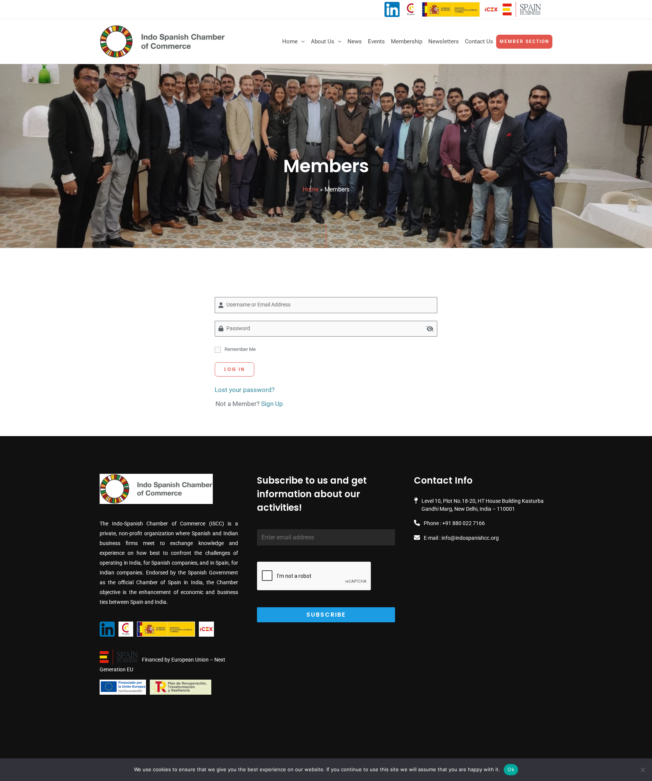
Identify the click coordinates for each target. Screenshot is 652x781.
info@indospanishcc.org (470, 538)
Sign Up (272, 403)
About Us (322, 41)
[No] (642, 769)
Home (290, 41)
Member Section (524, 41)
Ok (510, 769)
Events (376, 41)
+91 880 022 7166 (463, 523)
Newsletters (443, 41)
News (355, 41)
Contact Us (479, 41)
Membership (406, 41)
